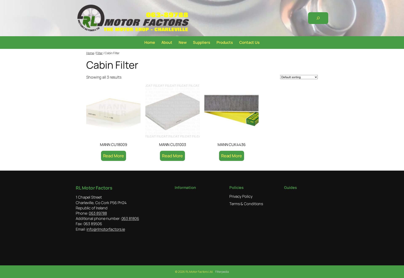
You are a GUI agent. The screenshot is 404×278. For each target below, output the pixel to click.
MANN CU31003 (172, 144)
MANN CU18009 (113, 144)
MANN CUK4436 (232, 144)
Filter (99, 53)
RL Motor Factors (94, 188)
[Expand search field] (318, 18)
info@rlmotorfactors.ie (105, 229)
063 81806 (130, 218)
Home (90, 53)
